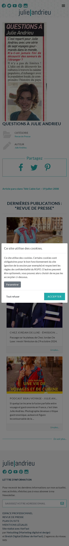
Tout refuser (13, 296)
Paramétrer (12, 284)
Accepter (54, 296)
